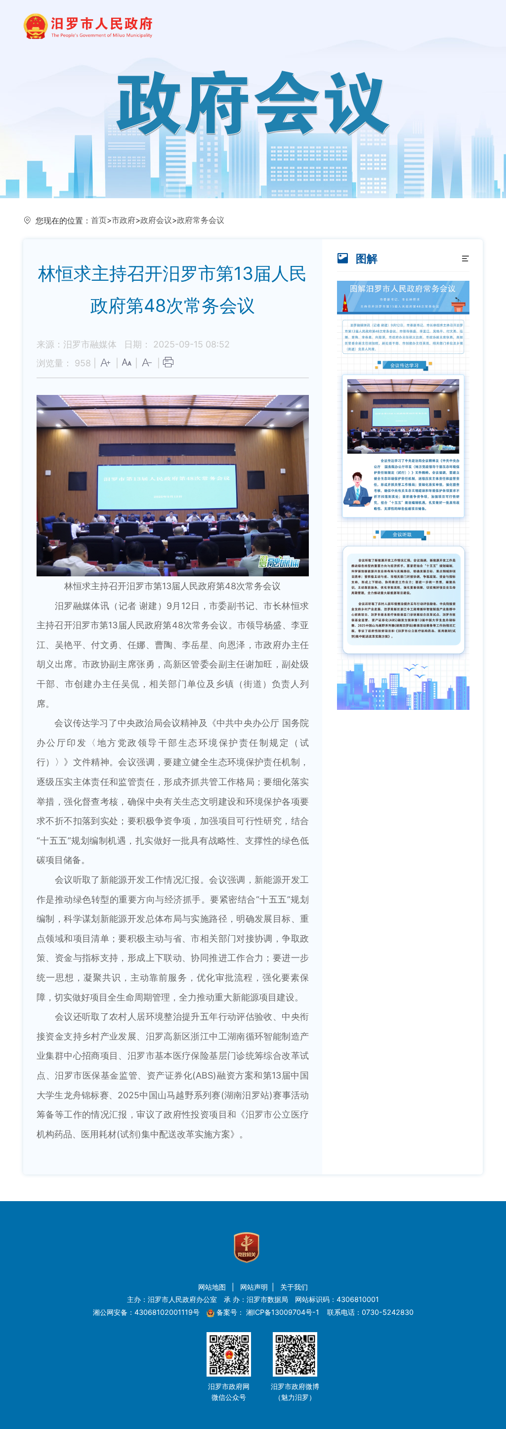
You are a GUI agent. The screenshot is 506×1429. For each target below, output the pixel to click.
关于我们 (294, 1287)
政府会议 (156, 220)
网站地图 (213, 1287)
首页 (99, 220)
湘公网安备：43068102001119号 (146, 1312)
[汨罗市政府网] (87, 18)
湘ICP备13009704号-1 (283, 1312)
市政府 (123, 220)
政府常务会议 (200, 220)
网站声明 (254, 1287)
